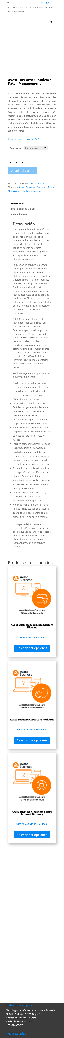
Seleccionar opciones (32, 648)
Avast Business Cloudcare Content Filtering (32, 626)
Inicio (8, 7)
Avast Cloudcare (20, 7)
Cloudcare (41, 187)
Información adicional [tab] (23, 208)
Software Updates (32, 190)
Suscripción (16, 148)
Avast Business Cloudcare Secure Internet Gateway (32, 813)
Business (30, 187)
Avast (22, 187)
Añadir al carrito (22, 171)
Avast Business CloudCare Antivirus (32, 719)
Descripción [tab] (17, 203)
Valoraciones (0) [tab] (19, 214)
